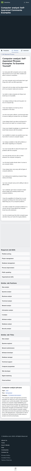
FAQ (2, 447)
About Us (4, 440)
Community (5, 450)
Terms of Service (6, 460)
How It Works (5, 445)
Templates (6, 50)
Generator (26, 50)
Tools (3, 442)
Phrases (16, 50)
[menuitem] (5, 50)
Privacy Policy (5, 455)
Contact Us (4, 452)
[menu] (15, 50)
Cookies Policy (5, 457)
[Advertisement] (15, 32)
